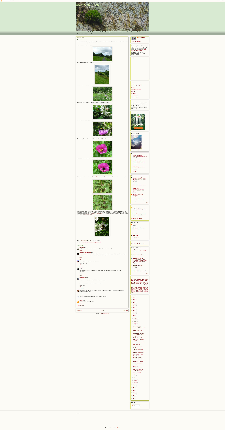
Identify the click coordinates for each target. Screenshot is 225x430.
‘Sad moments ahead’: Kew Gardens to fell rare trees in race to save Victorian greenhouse (139, 179)
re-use (141, 284)
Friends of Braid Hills (137, 269)
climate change (134, 289)
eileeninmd (82, 247)
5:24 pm (81, 303)
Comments (135, 407)
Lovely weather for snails (138, 354)
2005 (134, 398)
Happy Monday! (135, 195)
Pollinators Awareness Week (138, 352)
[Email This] (95, 240)
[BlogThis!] (96, 240)
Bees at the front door (137, 326)
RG (80, 259)
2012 (134, 387)
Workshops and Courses (81, 33)
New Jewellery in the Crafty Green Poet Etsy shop (138, 359)
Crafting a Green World (137, 155)
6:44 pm (81, 292)
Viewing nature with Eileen (138, 194)
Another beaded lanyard (137, 330)
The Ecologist (135, 183)
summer (99, 242)
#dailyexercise (145, 288)
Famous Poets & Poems (137, 218)
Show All (147, 202)
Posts (134, 405)
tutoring (132, 292)
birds (146, 280)
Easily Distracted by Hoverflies (139, 198)
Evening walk (135, 366)
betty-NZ (81, 295)
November (136, 318)
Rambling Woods (136, 188)
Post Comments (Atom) (105, 313)
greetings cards (146, 291)
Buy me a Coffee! (91, 33)
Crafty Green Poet (87, 4)
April (135, 377)
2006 (134, 397)
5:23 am (81, 275)
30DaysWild (140, 287)
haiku (144, 282)
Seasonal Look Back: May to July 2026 (139, 250)
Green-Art (134, 171)
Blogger (118, 427)
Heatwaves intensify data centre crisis (139, 184)
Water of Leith (140, 283)
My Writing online (138, 31)
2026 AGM (134, 266)
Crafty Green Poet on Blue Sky (103, 31)
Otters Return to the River (138, 361)
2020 (134, 307)
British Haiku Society (137, 227)
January (135, 382)
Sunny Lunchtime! (136, 336)
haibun (142, 291)
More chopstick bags (137, 372)
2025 (134, 299)
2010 (134, 390)
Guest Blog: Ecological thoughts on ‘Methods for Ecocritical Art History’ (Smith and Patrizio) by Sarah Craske (139, 161)
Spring (146, 283)
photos (96, 242)
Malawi (132, 290)
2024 (134, 300)
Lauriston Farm (136, 249)
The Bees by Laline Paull (138, 349)
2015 (134, 315)
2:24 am (81, 264)
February (135, 380)
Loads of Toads (136, 355)
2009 (134, 392)
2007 (134, 395)
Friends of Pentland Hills (137, 265)
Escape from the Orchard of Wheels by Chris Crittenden (138, 334)
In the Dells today (136, 344)
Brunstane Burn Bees (137, 346)
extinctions (140, 289)
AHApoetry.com (136, 237)
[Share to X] (97, 240)
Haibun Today (135, 235)
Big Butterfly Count (99, 176)
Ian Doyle (81, 300)
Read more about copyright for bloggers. (138, 50)
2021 (134, 305)
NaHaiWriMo (135, 233)
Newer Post (79, 310)
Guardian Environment (137, 177)
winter (140, 286)
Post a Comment (81, 305)
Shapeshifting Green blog (136, 89)
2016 (134, 313)
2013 (134, 385)
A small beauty (136, 364)
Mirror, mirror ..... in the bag (138, 350)
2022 (134, 304)
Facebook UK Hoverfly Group (97, 213)
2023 (134, 302)
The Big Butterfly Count (137, 347)
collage (137, 290)
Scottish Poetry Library (137, 207)
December (136, 316)
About (82, 31)
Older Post (125, 310)
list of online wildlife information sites (138, 243)
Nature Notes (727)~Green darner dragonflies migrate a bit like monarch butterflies (139, 190)
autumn (137, 286)
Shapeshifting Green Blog (128, 31)
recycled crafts (135, 284)
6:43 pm (81, 257)
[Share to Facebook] (98, 240)
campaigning (145, 286)
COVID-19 (141, 290)
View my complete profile (136, 41)
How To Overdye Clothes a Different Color (140, 156)
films (132, 287)
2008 (134, 393)
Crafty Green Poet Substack (90, 31)
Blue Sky (133, 87)
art (147, 289)
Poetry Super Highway (137, 213)
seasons (144, 287)
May (134, 375)
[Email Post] (93, 240)
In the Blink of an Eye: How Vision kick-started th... (138, 370)
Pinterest (133, 91)
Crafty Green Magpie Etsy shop (116, 31)
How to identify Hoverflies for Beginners (139, 199)
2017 (134, 312)
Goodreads (133, 93)
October (135, 319)
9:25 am (81, 286)
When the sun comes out (138, 363)
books (140, 282)
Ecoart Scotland (136, 159)
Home (78, 31)
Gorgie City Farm (138, 288)
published (133, 288)
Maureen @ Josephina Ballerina (85, 252)
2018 (134, 310)
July (134, 324)
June (135, 374)
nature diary (93, 242)
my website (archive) (135, 95)
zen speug (135, 224)
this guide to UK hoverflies (88, 214)
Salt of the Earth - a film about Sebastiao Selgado (138, 342)
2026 (134, 297)
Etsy (147, 287)
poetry (133, 282)
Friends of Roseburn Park (138, 258)
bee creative (135, 166)
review (137, 282)
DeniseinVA (82, 288)
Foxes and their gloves (137, 357)
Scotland (146, 284)
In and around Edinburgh (86, 242)
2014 (134, 384)
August (135, 323)
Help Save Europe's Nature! (138, 337)
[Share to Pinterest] (99, 240)
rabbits (135, 287)
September (136, 321)
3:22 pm (81, 250)
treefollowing (144, 289)
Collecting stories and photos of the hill (139, 270)
